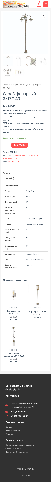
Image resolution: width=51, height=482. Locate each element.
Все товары (16, 155)
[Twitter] (14, 389)
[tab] (25, 173)
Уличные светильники (29, 155)
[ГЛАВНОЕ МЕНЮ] (45, 4)
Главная (6, 85)
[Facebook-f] (18, 389)
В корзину (19, 145)
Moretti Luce (13, 161)
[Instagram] (10, 389)
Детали (6, 173)
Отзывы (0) (8, 178)
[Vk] (6, 389)
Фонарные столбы (18, 85)
